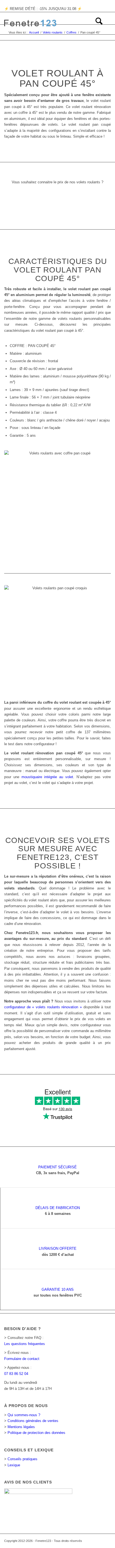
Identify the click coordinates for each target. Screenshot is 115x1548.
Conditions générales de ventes (33, 1421)
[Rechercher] (96, 23)
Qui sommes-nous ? (24, 1415)
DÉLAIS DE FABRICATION (57, 1208)
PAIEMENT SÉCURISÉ (57, 1167)
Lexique (14, 1465)
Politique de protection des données (36, 1433)
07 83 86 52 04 (16, 1374)
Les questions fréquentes (24, 1344)
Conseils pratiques (22, 1459)
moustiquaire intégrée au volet (47, 777)
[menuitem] (96, 23)
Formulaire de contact (21, 1359)
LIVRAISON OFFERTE (57, 1248)
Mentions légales (21, 1427)
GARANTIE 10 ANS (58, 1289)
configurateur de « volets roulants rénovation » (43, 1007)
